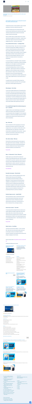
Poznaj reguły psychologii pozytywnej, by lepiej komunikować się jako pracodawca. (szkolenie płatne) (21, 247)
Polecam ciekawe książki (7, 397)
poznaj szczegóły (5, 341)
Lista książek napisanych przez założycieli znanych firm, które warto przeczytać (14, 14)
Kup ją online (8, 221)
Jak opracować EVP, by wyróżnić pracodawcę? (9, 330)
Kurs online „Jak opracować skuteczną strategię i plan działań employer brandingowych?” (8, 380)
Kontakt (18, 380)
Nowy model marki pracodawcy (21, 257)
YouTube (19, 386)
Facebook (19, 388)
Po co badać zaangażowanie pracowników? (9, 390)
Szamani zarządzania (8, 260)
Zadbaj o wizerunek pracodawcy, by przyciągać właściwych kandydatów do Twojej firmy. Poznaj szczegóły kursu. (21, 289)
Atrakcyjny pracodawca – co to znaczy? (8, 391)
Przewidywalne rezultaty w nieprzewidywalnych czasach (9, 262)
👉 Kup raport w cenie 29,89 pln (10, 254)
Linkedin (19, 387)
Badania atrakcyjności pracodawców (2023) (9, 392)
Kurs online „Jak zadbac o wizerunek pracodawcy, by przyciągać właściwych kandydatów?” (8, 377)
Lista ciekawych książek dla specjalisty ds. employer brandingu (21, 266)
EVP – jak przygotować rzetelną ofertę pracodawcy (21, 264)
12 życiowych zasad (8, 259)
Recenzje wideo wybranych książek (8, 398)
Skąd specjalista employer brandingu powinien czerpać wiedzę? (21, 270)
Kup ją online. (8, 149)
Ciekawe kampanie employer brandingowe (8, 333)
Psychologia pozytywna (9, 258)
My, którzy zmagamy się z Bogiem (10, 257)
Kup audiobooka (8, 168)
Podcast (18, 385)
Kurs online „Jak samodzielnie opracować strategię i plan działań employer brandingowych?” (21, 277)
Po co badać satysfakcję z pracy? (8, 389)
